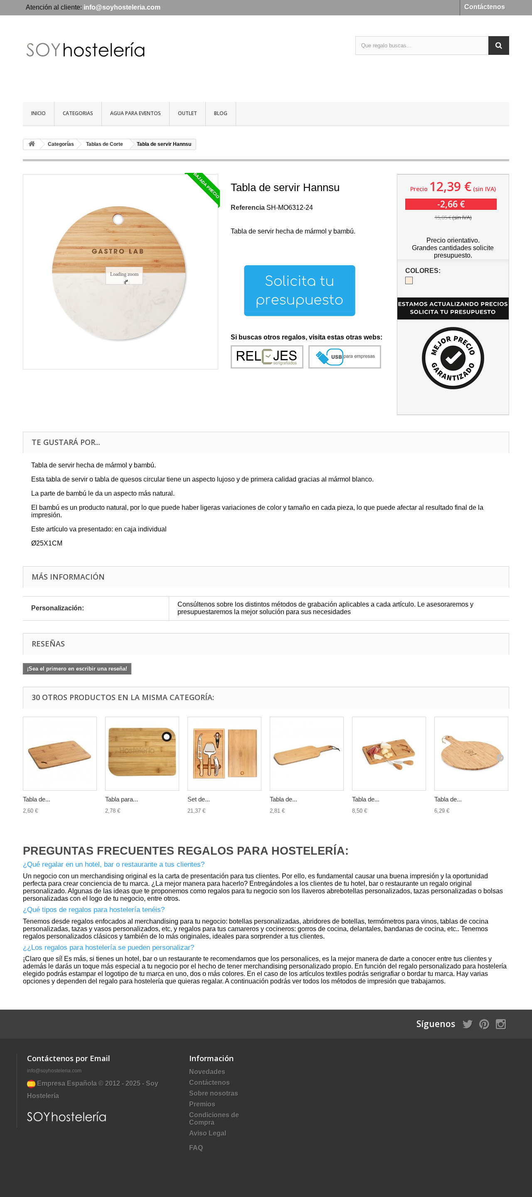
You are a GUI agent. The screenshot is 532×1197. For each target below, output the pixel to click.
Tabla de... (36, 799)
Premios (202, 1104)
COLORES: (423, 270)
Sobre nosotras (213, 1093)
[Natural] (409, 280)
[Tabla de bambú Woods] (389, 754)
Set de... (198, 799)
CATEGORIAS (78, 113)
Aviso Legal (207, 1133)
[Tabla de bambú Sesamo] (307, 754)
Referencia (248, 207)
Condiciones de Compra (214, 1118)
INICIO (38, 113)
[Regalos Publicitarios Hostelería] (100, 59)
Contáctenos (484, 6)
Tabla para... (121, 799)
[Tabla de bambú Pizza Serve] (471, 754)
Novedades (207, 1071)
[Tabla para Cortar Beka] (142, 754)
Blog (220, 113)
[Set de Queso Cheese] (224, 754)
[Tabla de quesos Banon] (60, 754)
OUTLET (187, 113)
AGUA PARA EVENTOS (135, 113)
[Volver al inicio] (31, 144)
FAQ (196, 1147)
